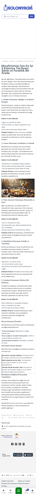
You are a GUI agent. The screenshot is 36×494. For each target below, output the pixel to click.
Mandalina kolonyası (21, 272)
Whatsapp (31, 417)
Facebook (16, 417)
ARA (31, 16)
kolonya (20, 403)
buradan (22, 426)
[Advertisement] (18, 39)
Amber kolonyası (19, 132)
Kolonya (18, 415)
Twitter (23, 417)
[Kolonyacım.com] (18, 11)
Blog (22, 415)
